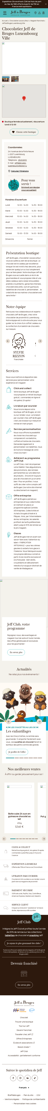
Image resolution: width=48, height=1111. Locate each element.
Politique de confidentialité (33, 1099)
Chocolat (24, 1017)
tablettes (10, 935)
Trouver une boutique (24, 1021)
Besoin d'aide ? (24, 1047)
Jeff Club (24, 1051)
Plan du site (28, 1095)
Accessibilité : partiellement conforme (24, 1055)
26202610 (22, 160)
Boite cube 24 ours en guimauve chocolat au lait (19, 816)
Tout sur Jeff (24, 1026)
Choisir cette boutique (26, 132)
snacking (34, 935)
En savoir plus (16, 652)
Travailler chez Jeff (23, 1034)
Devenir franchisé (24, 1030)
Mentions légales (12, 1099)
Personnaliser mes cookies (25, 1103)
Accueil (5, 21)
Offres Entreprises (24, 1038)
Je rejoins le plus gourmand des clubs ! (24, 943)
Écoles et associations (22, 1042)
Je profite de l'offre (17, 752)
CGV (38, 1095)
